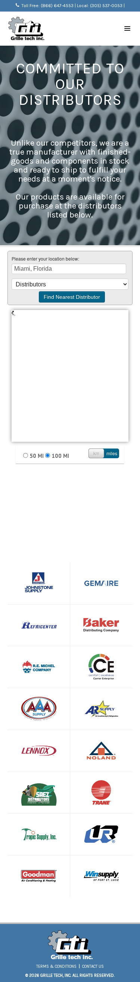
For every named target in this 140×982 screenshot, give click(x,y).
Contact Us (93, 966)
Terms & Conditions (56, 966)
